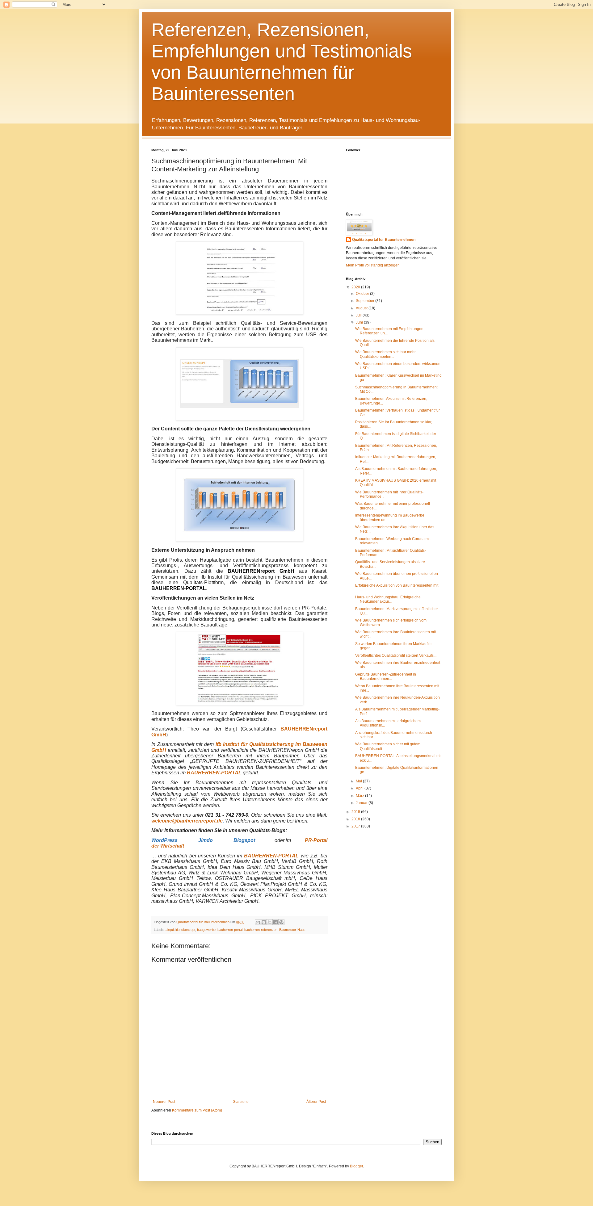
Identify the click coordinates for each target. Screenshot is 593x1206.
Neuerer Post (164, 1101)
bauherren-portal (229, 930)
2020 (356, 287)
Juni (360, 322)
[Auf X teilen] (270, 922)
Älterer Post (316, 1101)
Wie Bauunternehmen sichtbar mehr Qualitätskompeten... (385, 354)
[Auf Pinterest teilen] (281, 922)
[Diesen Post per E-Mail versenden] (258, 922)
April (360, 788)
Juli (359, 315)
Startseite (241, 1101)
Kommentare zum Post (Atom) (197, 1110)
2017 (356, 826)
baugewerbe (206, 930)
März (360, 796)
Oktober (363, 293)
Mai (359, 781)
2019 (356, 812)
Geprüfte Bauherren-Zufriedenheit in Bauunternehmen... (385, 676)
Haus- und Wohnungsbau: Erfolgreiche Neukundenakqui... (388, 599)
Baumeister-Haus (292, 930)
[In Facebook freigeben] (275, 922)
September (365, 301)
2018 (356, 819)
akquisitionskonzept (180, 930)
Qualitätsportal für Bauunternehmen (383, 239)
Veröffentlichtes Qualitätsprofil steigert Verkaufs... (395, 655)
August (362, 308)
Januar (362, 803)
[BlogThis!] (264, 922)
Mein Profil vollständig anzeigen (373, 265)
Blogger (356, 1166)
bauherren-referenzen (260, 930)
